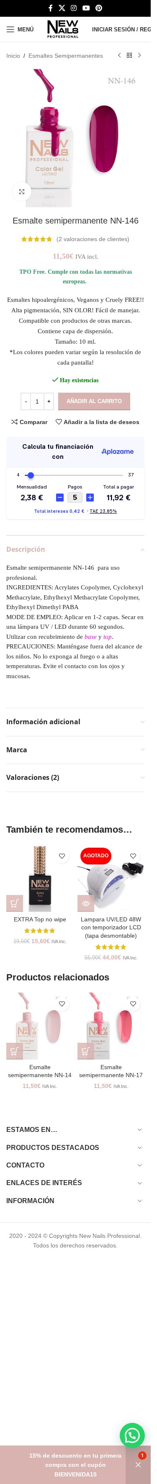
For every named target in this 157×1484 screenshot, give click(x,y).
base (91, 636)
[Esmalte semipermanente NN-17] (110, 1026)
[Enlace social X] (62, 8)
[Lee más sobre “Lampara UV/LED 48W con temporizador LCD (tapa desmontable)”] (85, 903)
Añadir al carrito (94, 401)
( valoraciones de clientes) (93, 239)
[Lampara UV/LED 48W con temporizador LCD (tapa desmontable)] (110, 878)
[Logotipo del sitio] (63, 29)
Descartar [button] (138, 1465)
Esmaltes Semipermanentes (65, 55)
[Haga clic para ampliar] (22, 191)
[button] (14, 903)
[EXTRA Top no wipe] (39, 878)
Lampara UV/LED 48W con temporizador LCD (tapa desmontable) (111, 927)
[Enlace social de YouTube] (86, 8)
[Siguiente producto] (139, 56)
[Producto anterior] (119, 56)
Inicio (13, 55)
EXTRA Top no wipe (40, 919)
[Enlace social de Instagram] (74, 8)
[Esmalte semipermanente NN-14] (39, 1026)
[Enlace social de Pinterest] (99, 8)
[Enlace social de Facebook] (51, 8)
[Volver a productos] (129, 56)
